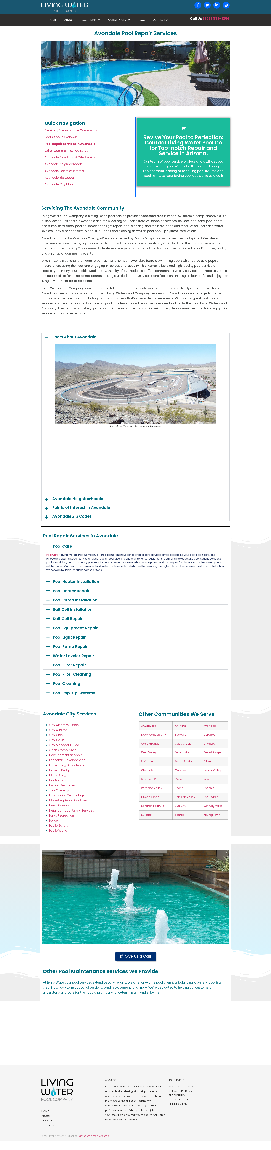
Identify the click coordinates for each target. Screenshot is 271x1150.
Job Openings (59, 790)
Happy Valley (212, 770)
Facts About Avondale (61, 137)
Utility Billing (57, 775)
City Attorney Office (64, 725)
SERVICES (47, 1120)
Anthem (180, 726)
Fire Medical (58, 780)
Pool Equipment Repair (75, 628)
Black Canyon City (153, 735)
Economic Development (67, 760)
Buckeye (180, 735)
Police (53, 820)
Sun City (180, 806)
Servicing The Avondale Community (71, 130)
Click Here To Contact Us (183, 167)
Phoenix (208, 788)
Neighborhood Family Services (71, 810)
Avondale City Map (59, 184)
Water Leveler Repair (73, 656)
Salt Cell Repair (68, 618)
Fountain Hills (183, 761)
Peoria (179, 788)
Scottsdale (210, 797)
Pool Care (62, 546)
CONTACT (48, 1125)
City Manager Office (64, 745)
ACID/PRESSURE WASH (181, 1086)
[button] (135, 337)
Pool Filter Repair (69, 665)
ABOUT (69, 20)
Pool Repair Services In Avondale (70, 144)
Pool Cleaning (66, 683)
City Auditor (58, 730)
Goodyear (182, 770)
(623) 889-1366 (216, 18)
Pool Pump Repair (70, 646)
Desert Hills (182, 752)
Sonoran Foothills (152, 806)
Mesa (178, 779)
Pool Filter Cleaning (72, 674)
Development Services (65, 755)
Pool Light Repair (69, 637)
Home (45, 1111)
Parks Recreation (61, 815)
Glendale (147, 770)
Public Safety (58, 825)
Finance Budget (60, 770)
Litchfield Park (150, 779)
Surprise (146, 815)
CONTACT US (161, 20)
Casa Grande (150, 743)
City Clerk (56, 735)
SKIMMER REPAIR (178, 1104)
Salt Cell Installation (73, 609)
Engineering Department (67, 765)
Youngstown (211, 815)
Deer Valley (149, 752)
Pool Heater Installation (76, 581)
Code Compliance (63, 750)
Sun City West (212, 806)
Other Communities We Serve (66, 151)
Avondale (209, 726)
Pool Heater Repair (71, 591)
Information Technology (67, 795)
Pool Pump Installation (75, 600)
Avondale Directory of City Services (71, 157)
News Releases (60, 805)
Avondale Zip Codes (60, 178)
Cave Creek (183, 743)
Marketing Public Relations (68, 800)
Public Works (58, 831)
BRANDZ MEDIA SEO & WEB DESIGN (94, 1136)
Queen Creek (150, 797)
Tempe (179, 815)
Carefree (209, 735)
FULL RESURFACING (179, 1099)
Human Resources (62, 785)
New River (209, 779)
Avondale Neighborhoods (63, 164)
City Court (56, 740)
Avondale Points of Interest (64, 171)
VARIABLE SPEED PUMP (181, 1091)
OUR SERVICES (117, 20)
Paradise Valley (151, 788)
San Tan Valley (185, 797)
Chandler (209, 743)
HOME (52, 20)
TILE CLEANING (177, 1095)
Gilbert (207, 761)
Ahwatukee (149, 726)
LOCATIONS (89, 20)
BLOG (141, 20)
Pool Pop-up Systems (74, 693)
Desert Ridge (212, 752)
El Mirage (147, 761)
